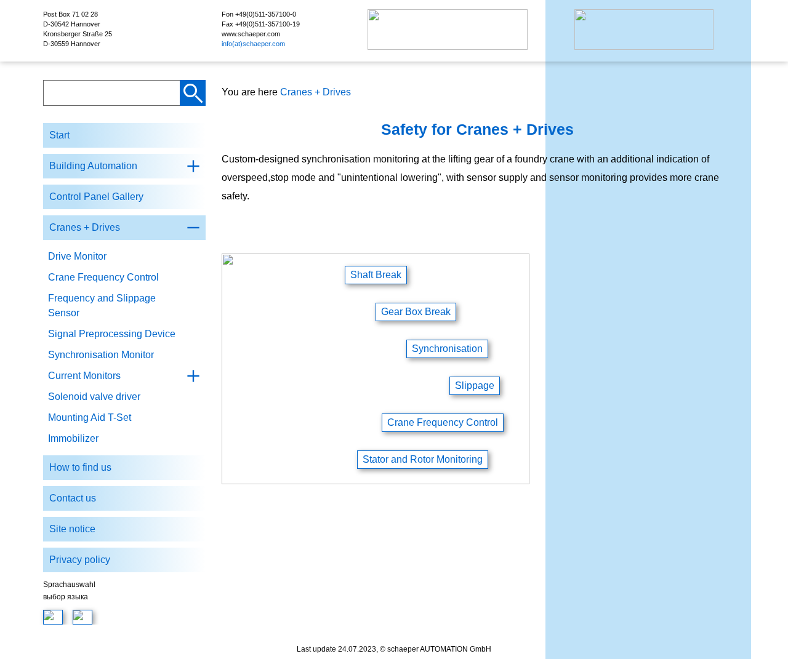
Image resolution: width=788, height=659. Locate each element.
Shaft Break (375, 275)
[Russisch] (82, 617)
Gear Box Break (416, 311)
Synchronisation (447, 348)
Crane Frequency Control (442, 422)
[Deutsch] (53, 617)
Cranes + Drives (315, 92)
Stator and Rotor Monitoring (423, 459)
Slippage (474, 385)
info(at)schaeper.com (253, 43)
